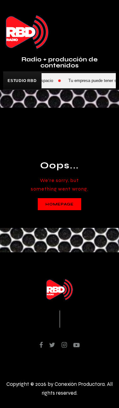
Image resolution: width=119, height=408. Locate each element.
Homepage (59, 204)
